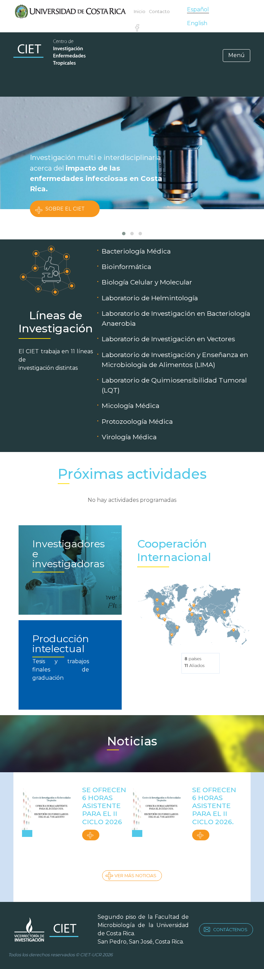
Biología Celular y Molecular (147, 282)
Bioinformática (126, 266)
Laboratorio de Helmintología (150, 298)
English (197, 23)
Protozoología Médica (137, 421)
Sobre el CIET (64, 209)
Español (198, 9)
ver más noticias (135, 875)
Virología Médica (129, 437)
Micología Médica (131, 405)
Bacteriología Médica (136, 251)
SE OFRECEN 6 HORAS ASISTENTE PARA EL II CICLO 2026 (104, 806)
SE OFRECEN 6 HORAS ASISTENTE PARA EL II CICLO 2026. (214, 806)
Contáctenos (230, 929)
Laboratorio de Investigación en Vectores (168, 339)
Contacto (159, 11)
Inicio (139, 11)
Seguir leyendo (90, 835)
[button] (124, 233)
